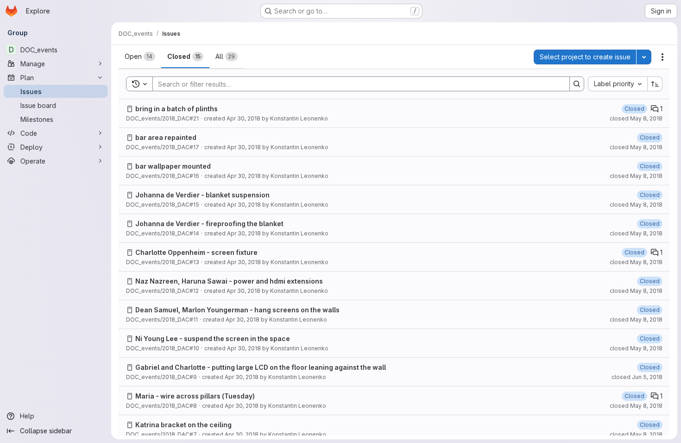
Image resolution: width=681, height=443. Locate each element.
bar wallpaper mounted (173, 166)
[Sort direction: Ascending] (655, 83)
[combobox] (617, 83)
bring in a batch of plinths (176, 109)
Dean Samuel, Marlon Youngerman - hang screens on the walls (237, 310)
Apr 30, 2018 (243, 118)
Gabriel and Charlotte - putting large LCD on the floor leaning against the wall (260, 367)
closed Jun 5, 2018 (637, 376)
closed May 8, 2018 (636, 118)
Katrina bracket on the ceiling (183, 425)
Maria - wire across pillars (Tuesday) (195, 396)
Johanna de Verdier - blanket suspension (202, 195)
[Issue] (129, 109)
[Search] (576, 83)
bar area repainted (165, 137)
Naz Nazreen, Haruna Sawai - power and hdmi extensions (229, 281)
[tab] (140, 56)
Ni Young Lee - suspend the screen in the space (212, 338)
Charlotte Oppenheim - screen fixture (196, 252)
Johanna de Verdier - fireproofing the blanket (209, 224)
